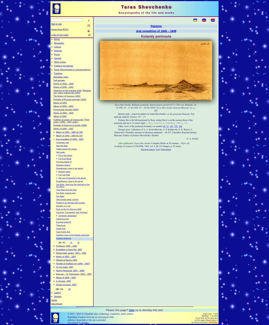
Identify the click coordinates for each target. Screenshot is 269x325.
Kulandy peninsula (63, 238)
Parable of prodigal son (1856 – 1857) (73, 264)
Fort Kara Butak (64, 159)
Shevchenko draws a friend (67, 200)
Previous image (148, 149)
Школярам (56, 304)
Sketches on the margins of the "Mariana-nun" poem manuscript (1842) (72, 91)
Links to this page (60, 35)
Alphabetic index (60, 77)
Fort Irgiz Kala (64, 175)
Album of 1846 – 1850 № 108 (69, 132)
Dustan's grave (64, 172)
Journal (57, 58)
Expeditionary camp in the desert (69, 168)
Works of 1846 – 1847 (63, 129)
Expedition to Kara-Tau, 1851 (69, 249)
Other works (60, 62)
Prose (57, 54)
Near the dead (62, 146)
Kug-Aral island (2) (63, 222)
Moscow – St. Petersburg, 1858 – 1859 (73, 274)
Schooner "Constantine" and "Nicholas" (72, 212)
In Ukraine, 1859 (63, 281)
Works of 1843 (60, 103)
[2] (71, 243)
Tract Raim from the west (66, 190)
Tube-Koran (61, 225)
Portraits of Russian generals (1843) (69, 99)
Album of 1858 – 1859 (66, 278)
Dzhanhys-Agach (63, 165)
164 (180, 126)
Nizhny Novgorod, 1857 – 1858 (70, 271)
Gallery (57, 293)
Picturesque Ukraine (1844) (65, 110)
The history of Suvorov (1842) (67, 96)
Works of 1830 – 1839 (63, 84)
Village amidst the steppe (66, 149)
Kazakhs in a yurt (63, 206)
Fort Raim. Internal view (66, 193)
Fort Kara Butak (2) (64, 162)
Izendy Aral (60, 229)
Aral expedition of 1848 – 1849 (69, 139)
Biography (59, 43)
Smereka (85, 323)
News (57, 39)
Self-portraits (59, 80)
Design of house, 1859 (66, 285)
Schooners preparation (67, 216)
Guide (54, 300)
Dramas (58, 51)
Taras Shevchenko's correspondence (72, 70)
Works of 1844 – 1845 (63, 113)
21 (167, 126)
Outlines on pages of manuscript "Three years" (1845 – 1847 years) (71, 121)
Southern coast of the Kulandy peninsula (72, 235)
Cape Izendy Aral (63, 232)
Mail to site (56, 24)
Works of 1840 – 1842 (63, 87)
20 (164, 126)
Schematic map (62, 143)
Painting (58, 73)
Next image (166, 149)
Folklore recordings (63, 66)
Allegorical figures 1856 (66, 260)
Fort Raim (60, 196)
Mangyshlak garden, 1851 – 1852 (71, 253)
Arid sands (60, 152)
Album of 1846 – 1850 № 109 (69, 136)
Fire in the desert (65, 155)
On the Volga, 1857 (64, 267)
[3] (78, 243)
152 (176, 126)
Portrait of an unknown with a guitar (70, 203)
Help (131, 310)
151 (171, 126)
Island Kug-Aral (62, 219)
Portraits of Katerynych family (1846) (70, 125)
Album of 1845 (60, 116)
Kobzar (57, 47)
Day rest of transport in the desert (72, 178)
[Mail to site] (89, 25)
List (158, 149)
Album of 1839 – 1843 (63, 106)
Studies (58, 296)
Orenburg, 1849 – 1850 (66, 246)
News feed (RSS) (60, 29)
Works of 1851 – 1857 (66, 257)
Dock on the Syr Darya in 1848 (68, 209)
